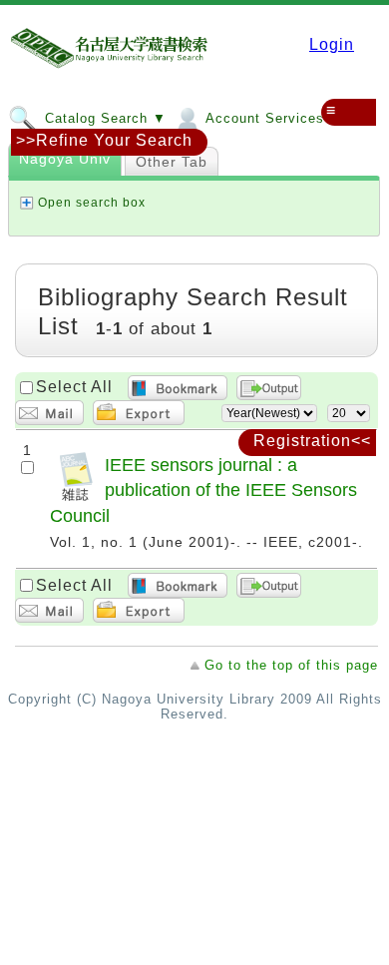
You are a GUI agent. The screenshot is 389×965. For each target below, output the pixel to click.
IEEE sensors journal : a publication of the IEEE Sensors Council (203, 490)
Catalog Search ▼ (103, 118)
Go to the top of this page (291, 665)
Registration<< (312, 440)
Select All (74, 386)
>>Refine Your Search (104, 140)
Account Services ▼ (272, 118)
